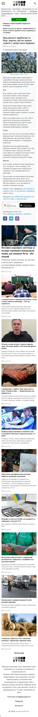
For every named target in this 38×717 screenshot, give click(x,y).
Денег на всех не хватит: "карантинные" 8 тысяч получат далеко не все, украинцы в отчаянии (19, 31)
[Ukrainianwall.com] (19, 3)
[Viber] (17, 218)
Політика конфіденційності (19, 697)
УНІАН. (25, 86)
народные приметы (15, 214)
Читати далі (19, 653)
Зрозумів (19, 19)
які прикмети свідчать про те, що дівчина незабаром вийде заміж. (19, 191)
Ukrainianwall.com (22, 711)
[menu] (3, 3)
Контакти (19, 706)
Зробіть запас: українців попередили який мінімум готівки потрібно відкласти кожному (19, 23)
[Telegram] (11, 218)
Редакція (19, 701)
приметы (27, 214)
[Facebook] (5, 218)
